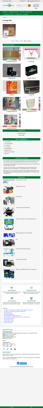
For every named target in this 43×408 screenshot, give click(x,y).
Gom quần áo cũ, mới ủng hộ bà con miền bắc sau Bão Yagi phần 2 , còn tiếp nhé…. (18, 309)
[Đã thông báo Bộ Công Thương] (21, 363)
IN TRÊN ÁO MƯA (18, 14)
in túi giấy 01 (11, 94)
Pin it (31, 41)
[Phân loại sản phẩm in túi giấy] (9, 263)
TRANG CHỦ (5, 12)
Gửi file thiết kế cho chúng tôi (21, 179)
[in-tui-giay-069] (31, 54)
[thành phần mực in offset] (9, 190)
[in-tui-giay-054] (31, 87)
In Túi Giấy (12, 22)
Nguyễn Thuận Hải (6, 354)
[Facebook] (4, 349)
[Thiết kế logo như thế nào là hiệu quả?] (9, 212)
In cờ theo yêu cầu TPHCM (9, 318)
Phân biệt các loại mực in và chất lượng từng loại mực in (26, 218)
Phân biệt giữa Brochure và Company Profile (24, 232)
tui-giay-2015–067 (11, 78)
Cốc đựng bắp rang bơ (8, 312)
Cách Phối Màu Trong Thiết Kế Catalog (23, 248)
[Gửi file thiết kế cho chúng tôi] (9, 181)
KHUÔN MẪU (25, 14)
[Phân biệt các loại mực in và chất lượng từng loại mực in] (9, 224)
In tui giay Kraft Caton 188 (12, 111)
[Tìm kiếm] (29, 5)
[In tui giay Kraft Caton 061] (12, 120)
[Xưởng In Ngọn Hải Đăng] (8, 5)
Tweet (18, 41)
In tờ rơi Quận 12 (7, 145)
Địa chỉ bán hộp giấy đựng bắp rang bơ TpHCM (12, 315)
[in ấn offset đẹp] (9, 200)
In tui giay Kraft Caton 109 (31, 111)
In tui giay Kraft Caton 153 (12, 61)
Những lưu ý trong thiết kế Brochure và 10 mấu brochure (26, 269)
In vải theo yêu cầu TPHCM (9, 321)
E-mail (14, 41)
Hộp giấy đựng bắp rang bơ (9, 314)
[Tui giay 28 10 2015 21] (31, 70)
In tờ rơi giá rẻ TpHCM (8, 143)
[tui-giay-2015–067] (12, 70)
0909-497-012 (23, 1)
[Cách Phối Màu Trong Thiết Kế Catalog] (9, 252)
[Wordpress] (11, 349)
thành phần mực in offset (20, 186)
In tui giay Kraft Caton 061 (12, 128)
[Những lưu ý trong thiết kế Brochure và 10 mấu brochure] (9, 274)
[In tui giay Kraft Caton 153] (12, 54)
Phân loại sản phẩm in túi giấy (21, 259)
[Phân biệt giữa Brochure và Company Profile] (9, 234)
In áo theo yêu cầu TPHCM (9, 151)
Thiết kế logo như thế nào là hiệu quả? (23, 207)
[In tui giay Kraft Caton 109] (31, 104)
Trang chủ (5, 17)
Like (22, 41)
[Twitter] (7, 349)
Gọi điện (11, 407)
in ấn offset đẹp (19, 196)
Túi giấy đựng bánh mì (8, 148)
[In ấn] (9, 243)
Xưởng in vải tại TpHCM (8, 322)
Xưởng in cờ (6, 153)
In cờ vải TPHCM (7, 141)
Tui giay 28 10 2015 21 (31, 78)
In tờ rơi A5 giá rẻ (7, 146)
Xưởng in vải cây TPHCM (8, 319)
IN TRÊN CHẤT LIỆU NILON (8, 14)
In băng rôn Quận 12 (8, 150)
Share (26, 41)
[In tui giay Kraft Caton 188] (12, 104)
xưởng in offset (7, 167)
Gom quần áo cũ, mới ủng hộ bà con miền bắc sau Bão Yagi (14, 311)
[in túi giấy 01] (12, 87)
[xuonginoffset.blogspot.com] (14, 349)
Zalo (31, 407)
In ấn (17, 239)
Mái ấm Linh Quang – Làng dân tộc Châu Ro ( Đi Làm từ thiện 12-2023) (17, 317)
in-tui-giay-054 (31, 94)
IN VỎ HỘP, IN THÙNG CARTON (26, 12)
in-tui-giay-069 (31, 61)
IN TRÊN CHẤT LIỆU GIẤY (13, 12)
